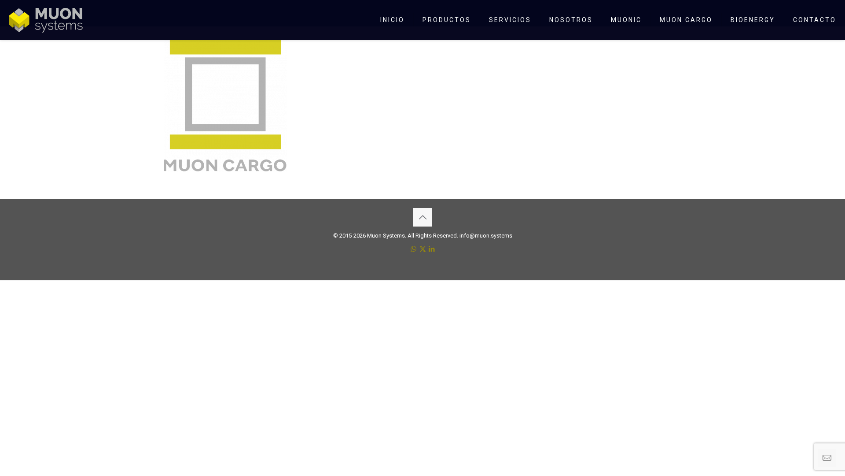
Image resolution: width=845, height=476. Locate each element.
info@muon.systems (485, 235)
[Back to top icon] (422, 217)
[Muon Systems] (46, 20)
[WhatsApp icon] (413, 249)
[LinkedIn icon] (432, 249)
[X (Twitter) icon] (422, 249)
